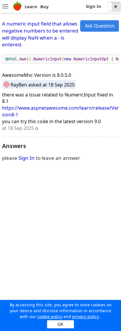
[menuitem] (5, 7)
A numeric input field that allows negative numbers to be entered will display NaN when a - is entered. (40, 34)
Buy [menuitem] (44, 6)
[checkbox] (114, 7)
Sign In (93, 6)
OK (60, 324)
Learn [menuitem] (31, 6)
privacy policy (85, 316)
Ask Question (100, 26)
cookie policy (49, 316)
